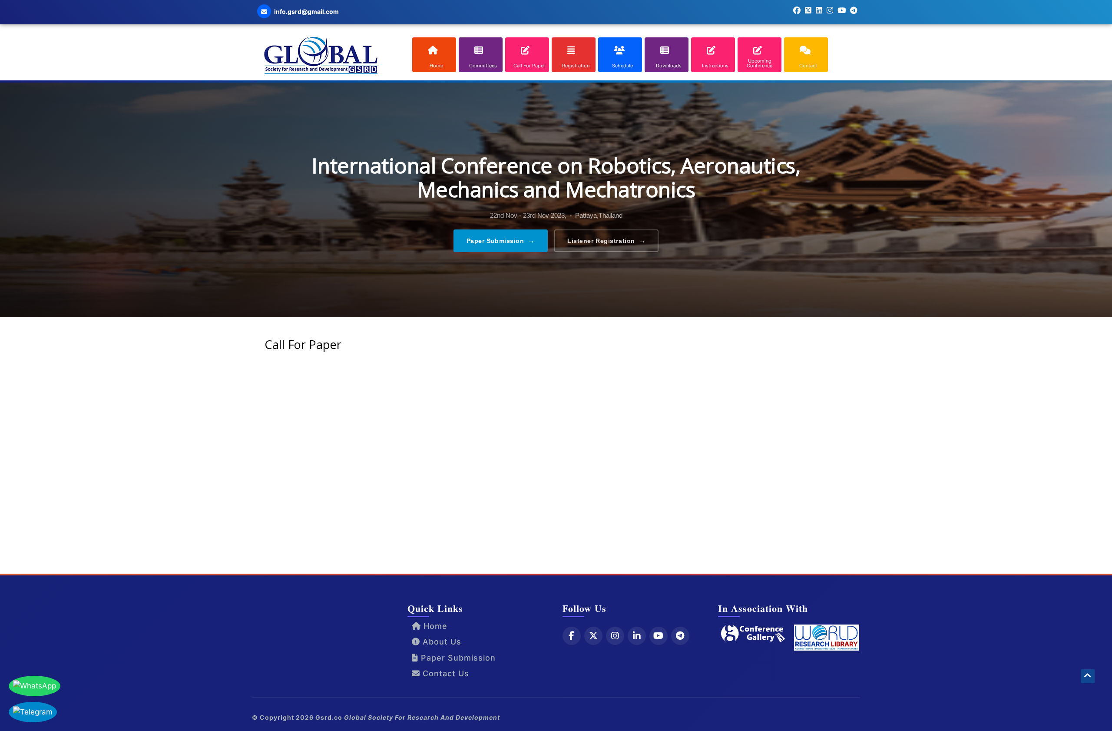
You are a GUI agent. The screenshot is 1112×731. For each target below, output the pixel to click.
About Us (440, 641)
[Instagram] (615, 636)
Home (434, 626)
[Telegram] (680, 636)
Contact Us (444, 673)
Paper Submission (501, 240)
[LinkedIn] (637, 636)
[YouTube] (658, 636)
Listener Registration (606, 240)
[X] (593, 636)
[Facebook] (572, 636)
